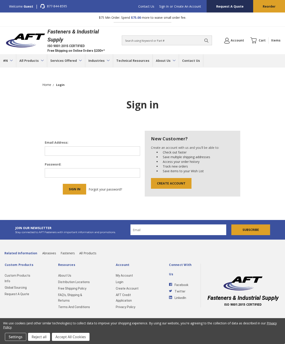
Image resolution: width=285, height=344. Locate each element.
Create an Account (187, 6)
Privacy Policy (125, 307)
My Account (124, 275)
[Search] (206, 40)
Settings (15, 336)
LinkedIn (180, 298)
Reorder (269, 6)
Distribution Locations (74, 282)
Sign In (164, 6)
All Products (29, 60)
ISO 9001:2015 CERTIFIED (66, 46)
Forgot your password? (105, 189)
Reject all (39, 336)
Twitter (180, 291)
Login (119, 282)
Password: (53, 164)
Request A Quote (230, 6)
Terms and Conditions (74, 307)
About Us (163, 60)
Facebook (181, 285)
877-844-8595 (57, 6)
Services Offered (64, 60)
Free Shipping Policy (72, 288)
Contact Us (146, 6)
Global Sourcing (16, 287)
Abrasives (49, 253)
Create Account (171, 183)
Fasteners (68, 253)
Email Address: (56, 142)
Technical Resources (132, 60)
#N (6, 60)
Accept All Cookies (70, 336)
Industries (97, 60)
